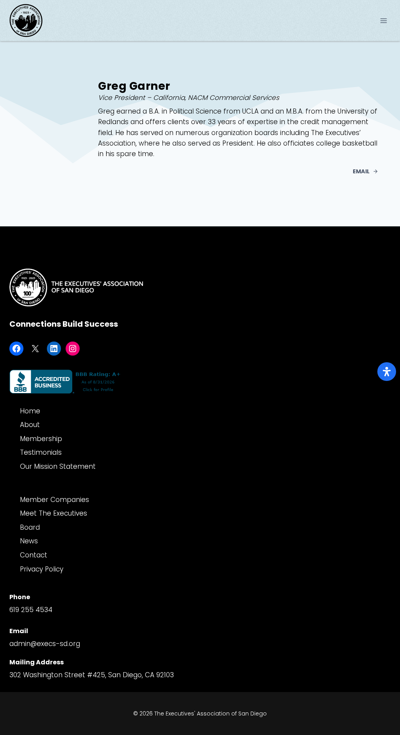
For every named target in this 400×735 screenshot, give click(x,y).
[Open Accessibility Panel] (386, 371)
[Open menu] (383, 20)
